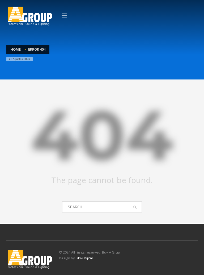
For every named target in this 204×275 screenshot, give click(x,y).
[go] (135, 207)
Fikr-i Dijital (84, 258)
